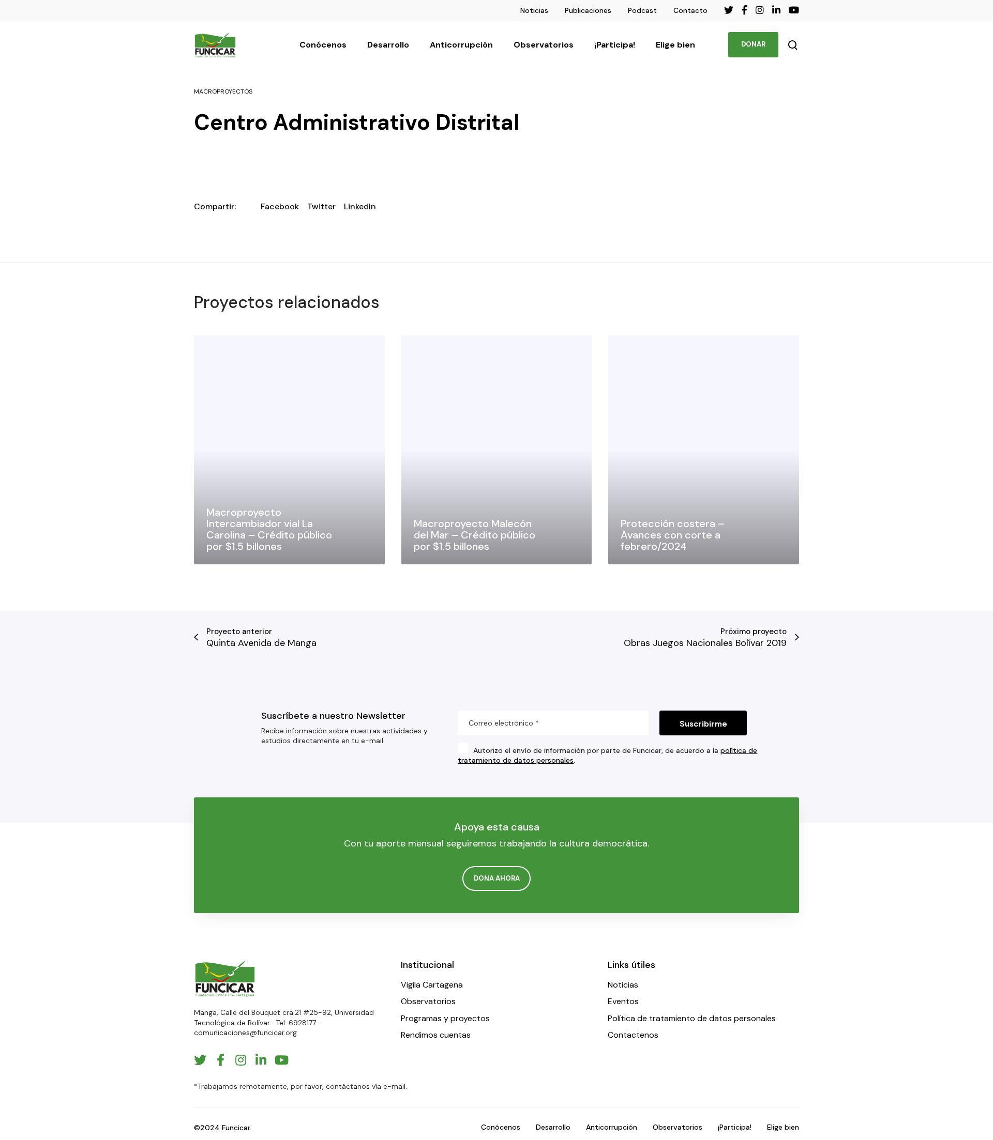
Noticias (534, 10)
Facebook (280, 206)
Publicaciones (588, 10)
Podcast (642, 10)
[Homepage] (225, 978)
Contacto (690, 10)
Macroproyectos (223, 91)
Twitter (321, 206)
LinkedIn (360, 206)
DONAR (753, 44)
